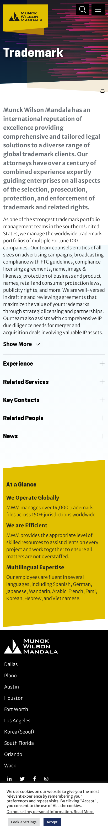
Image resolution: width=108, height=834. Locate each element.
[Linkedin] (9, 779)
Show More (17, 344)
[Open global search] (82, 9)
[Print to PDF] (102, 91)
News (10, 436)
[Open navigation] (98, 9)
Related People (23, 418)
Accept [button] (52, 822)
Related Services (26, 382)
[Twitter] (22, 779)
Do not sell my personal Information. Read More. (50, 811)
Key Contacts (21, 400)
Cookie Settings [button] (23, 822)
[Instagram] (46, 779)
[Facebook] (34, 779)
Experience (18, 363)
